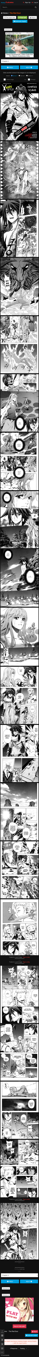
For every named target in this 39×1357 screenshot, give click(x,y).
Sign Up (27, 2)
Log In (36, 2)
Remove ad (8, 29)
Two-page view (10, 17)
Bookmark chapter (20, 21)
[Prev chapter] (2, 1340)
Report (33, 17)
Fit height (33, 79)
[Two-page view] (2, 1335)
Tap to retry (26, 957)
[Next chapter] (2, 1344)
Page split (23, 17)
